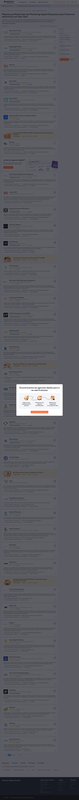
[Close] (61, 385)
